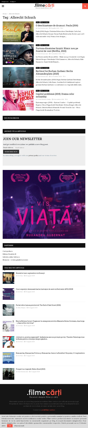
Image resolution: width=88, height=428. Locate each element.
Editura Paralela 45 (9, 254)
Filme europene (45, 22)
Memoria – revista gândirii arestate (15, 260)
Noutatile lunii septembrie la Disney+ (30, 273)
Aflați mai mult (19, 425)
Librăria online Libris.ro (11, 257)
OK (10, 426)
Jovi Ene (20, 275)
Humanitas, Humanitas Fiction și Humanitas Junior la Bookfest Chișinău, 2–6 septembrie (50, 353)
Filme (37, 22)
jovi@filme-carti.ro (48, 410)
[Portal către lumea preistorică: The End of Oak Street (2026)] (8, 310)
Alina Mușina (22, 307)
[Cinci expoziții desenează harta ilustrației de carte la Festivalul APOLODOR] (8, 294)
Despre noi (5, 1)
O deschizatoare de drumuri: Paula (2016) (57, 25)
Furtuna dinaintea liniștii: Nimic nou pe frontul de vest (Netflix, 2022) (57, 49)
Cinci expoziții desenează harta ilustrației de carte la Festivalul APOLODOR (44, 289)
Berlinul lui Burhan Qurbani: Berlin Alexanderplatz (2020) (54, 72)
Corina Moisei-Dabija (44, 99)
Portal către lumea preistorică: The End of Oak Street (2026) (38, 305)
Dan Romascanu (43, 28)
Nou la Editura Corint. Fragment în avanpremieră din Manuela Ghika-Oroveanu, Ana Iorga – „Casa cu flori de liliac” (50, 322)
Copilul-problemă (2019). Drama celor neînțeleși (55, 95)
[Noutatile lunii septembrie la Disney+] (8, 278)
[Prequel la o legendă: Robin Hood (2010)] (8, 374)
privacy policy (33, 155)
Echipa (12, 1)
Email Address (8, 147)
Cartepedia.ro (8, 251)
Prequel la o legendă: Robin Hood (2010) (30, 369)
